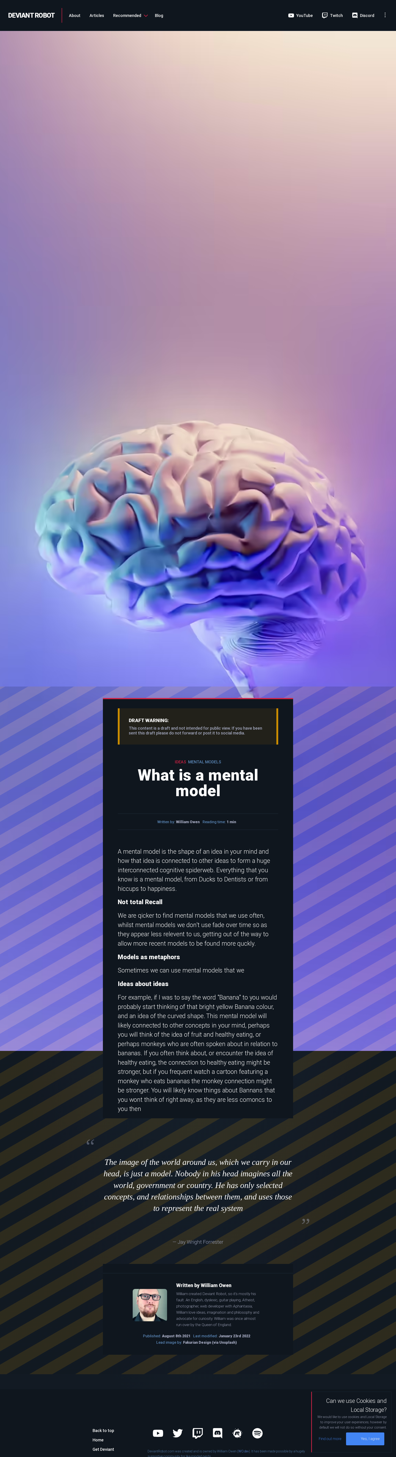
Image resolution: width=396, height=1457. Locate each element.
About (74, 15)
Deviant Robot (31, 15)
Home (98, 1440)
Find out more (330, 1439)
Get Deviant (103, 1449)
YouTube (179, 20)
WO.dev (243, 1451)
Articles (97, 15)
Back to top (103, 1430)
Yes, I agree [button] (370, 1439)
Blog (159, 15)
